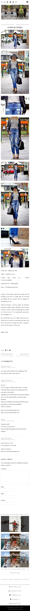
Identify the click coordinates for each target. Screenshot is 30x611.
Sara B (3, 419)
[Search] (16, 2)
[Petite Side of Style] (15, 11)
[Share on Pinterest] (10, 350)
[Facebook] (13, 2)
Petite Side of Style (17, 607)
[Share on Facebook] (6, 350)
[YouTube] (10, 2)
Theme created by (15, 609)
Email (2, 493)
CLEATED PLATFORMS (22, 355)
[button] (28, 2)
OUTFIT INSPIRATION (7, 355)
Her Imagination (6, 366)
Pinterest (15, 599)
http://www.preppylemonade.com (10, 410)
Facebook (16, 595)
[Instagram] (4, 2)
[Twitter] (2, 2)
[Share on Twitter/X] (8, 350)
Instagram (16, 591)
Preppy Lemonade (6, 380)
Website (3, 500)
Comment (4, 469)
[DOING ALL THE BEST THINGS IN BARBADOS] (15, 542)
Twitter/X (15, 586)
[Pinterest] (7, 2)
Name (2, 487)
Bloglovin (15, 603)
